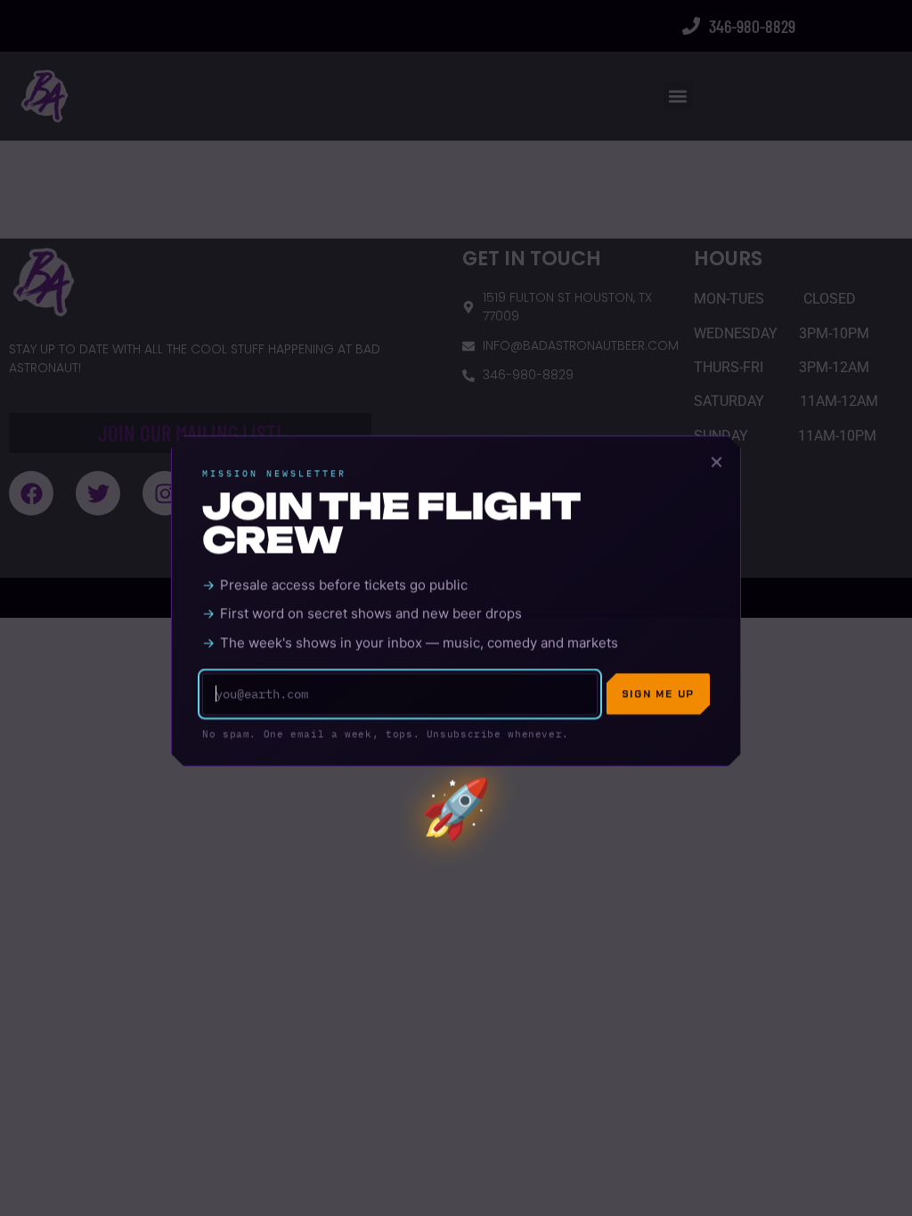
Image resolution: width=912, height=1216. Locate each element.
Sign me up (658, 701)
